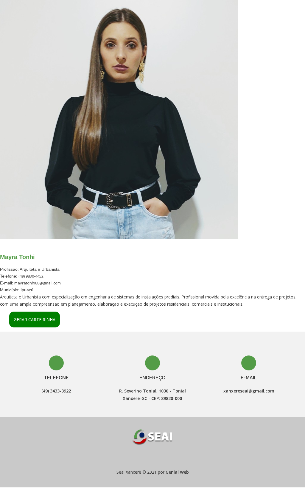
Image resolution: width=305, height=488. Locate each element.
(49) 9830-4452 (30, 276)
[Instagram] (157, 457)
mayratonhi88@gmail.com (37, 283)
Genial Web (177, 472)
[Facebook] (147, 457)
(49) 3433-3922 (56, 391)
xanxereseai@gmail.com (248, 391)
